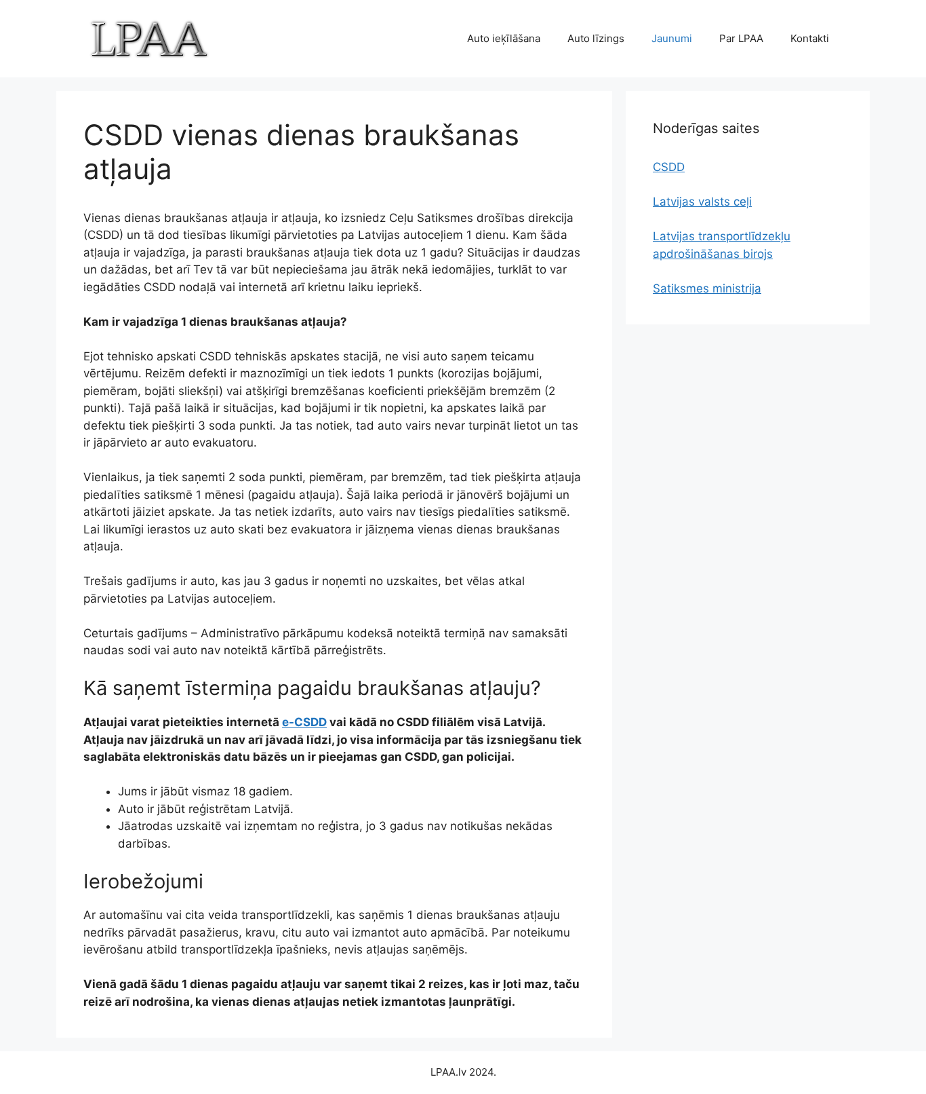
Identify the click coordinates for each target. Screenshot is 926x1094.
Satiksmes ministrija (707, 288)
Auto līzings (595, 38)
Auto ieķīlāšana (503, 38)
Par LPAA (741, 38)
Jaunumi (671, 38)
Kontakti (809, 38)
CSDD (669, 167)
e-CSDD (304, 722)
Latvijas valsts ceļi (702, 201)
